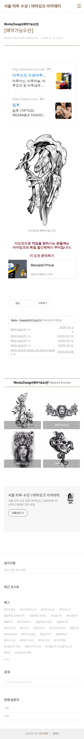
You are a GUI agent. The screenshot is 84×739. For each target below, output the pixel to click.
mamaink (11, 634)
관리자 (56, 733)
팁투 (16, 105)
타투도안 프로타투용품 (29, 75)
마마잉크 (66, 609)
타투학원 (61, 640)
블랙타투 (63, 622)
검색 (76, 682)
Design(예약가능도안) (31, 320)
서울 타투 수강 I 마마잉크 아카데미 (32, 6)
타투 (8, 652)
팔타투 (9, 622)
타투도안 (10, 628)
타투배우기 (25, 622)
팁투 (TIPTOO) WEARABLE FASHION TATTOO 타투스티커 (28, 112)
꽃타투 (75, 628)
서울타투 (57, 615)
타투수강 (10, 640)
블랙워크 (62, 634)
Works (14, 320)
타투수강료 (29, 634)
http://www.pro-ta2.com (28, 69)
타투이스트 (48, 609)
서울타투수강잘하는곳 (59, 646)
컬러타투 (40, 628)
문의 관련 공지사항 (14, 570)
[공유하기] (23, 303)
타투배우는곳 (29, 609)
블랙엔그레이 (45, 622)
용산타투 (46, 634)
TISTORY (43, 733)
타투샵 (25, 628)
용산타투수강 (34, 646)
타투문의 (10, 609)
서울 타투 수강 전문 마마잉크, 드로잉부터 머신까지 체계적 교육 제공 (32, 502)
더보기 (7, 659)
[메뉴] (79, 6)
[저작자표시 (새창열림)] (52, 303)
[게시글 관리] (28, 303)
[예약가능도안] (18, 329)
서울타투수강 (13, 646)
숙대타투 (73, 615)
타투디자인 (28, 640)
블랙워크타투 (38, 615)
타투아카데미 (58, 628)
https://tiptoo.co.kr (25, 99)
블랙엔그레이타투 (15, 615)
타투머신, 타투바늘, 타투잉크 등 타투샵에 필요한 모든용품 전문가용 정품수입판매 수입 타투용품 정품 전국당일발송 (29, 83)
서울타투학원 (24, 652)
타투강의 (45, 640)
